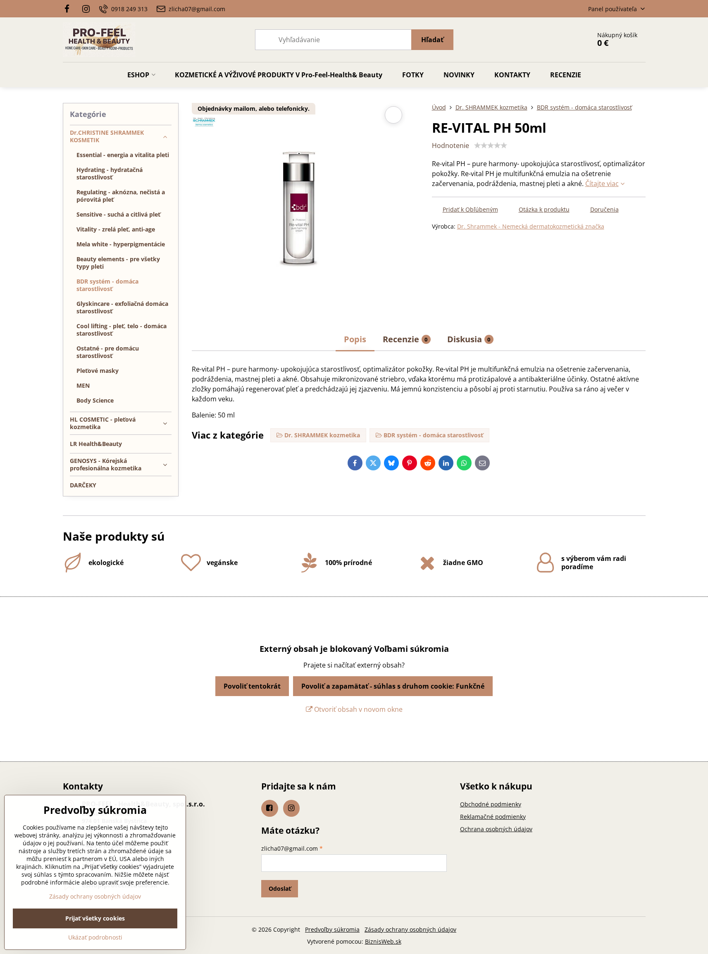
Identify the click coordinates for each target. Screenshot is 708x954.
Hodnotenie (450, 145)
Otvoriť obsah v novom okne (357, 709)
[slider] (490, 145)
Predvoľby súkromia (332, 929)
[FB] (69, 8)
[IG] (85, 8)
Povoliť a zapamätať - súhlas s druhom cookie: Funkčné (392, 686)
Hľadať (432, 39)
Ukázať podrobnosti (95, 937)
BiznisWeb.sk (383, 941)
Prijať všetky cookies (95, 918)
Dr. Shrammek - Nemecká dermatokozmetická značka (530, 226)
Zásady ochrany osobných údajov (410, 929)
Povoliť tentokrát (252, 686)
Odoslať (280, 888)
